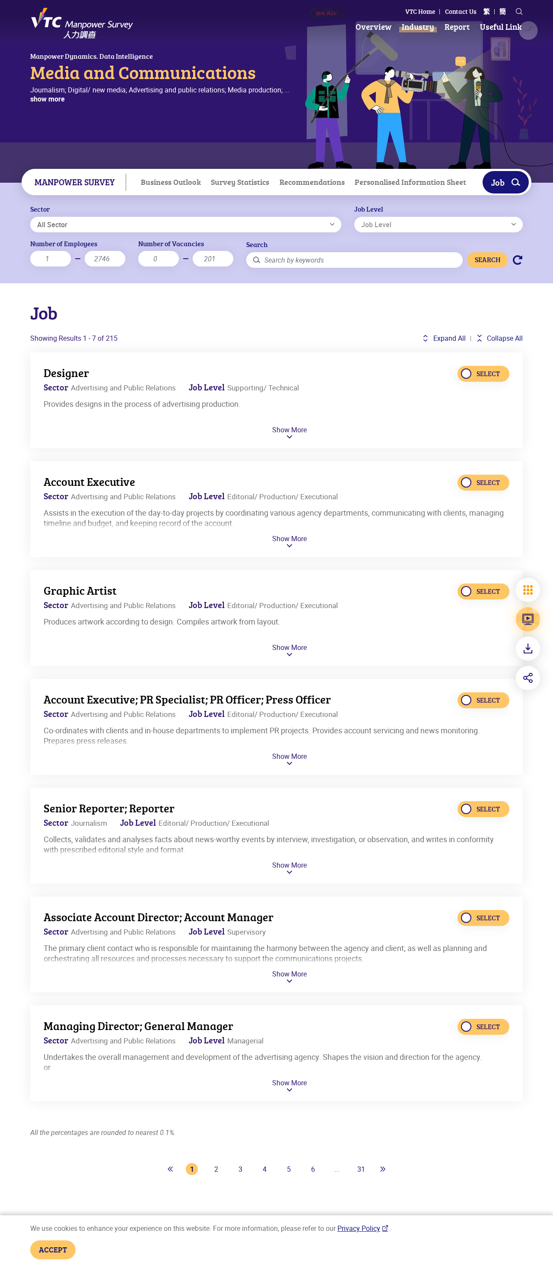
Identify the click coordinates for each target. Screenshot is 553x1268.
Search (257, 244)
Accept (53, 1249)
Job (498, 182)
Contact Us (461, 11)
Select (488, 373)
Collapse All (504, 338)
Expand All (448, 338)
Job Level (368, 209)
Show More (289, 430)
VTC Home (420, 11)
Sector (40, 209)
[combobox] (185, 224)
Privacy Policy (358, 1228)
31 (361, 1169)
